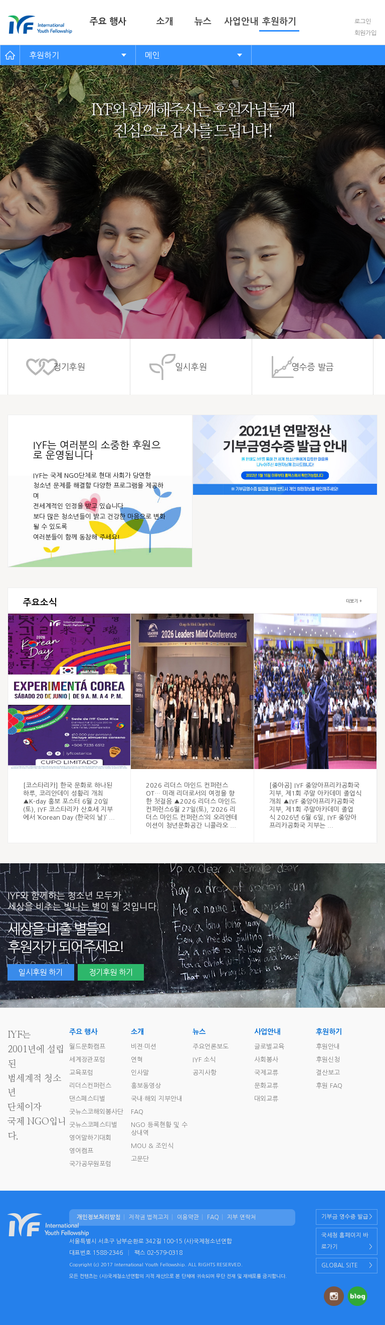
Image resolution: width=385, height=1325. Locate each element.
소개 (164, 21)
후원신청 (328, 1059)
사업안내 (241, 21)
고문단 (140, 1159)
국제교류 (266, 1072)
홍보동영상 (146, 1085)
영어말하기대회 (90, 1137)
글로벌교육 (269, 1046)
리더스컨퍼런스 (90, 1085)
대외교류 (266, 1098)
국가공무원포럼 (90, 1164)
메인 (152, 55)
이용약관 (188, 1217)
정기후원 (69, 366)
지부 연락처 (241, 1217)
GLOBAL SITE (339, 1265)
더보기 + (354, 601)
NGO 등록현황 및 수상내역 (159, 1128)
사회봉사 (266, 1059)
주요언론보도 (210, 1046)
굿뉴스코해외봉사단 (96, 1111)
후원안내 (328, 1046)
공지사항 (204, 1072)
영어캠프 (81, 1151)
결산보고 (328, 1072)
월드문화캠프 (87, 1046)
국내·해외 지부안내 (156, 1098)
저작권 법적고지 (149, 1217)
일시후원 (191, 366)
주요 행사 (108, 21)
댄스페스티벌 (87, 1098)
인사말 (140, 1072)
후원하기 (279, 21)
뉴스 (203, 21)
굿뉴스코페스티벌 (93, 1124)
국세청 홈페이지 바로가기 (344, 1241)
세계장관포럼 (87, 1059)
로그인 (362, 22)
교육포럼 (81, 1072)
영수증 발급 (312, 366)
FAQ (137, 1111)
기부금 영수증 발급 (344, 1217)
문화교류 (266, 1085)
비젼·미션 (143, 1046)
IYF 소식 (204, 1059)
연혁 (137, 1059)
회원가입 (365, 33)
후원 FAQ (329, 1085)
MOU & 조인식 (152, 1146)
